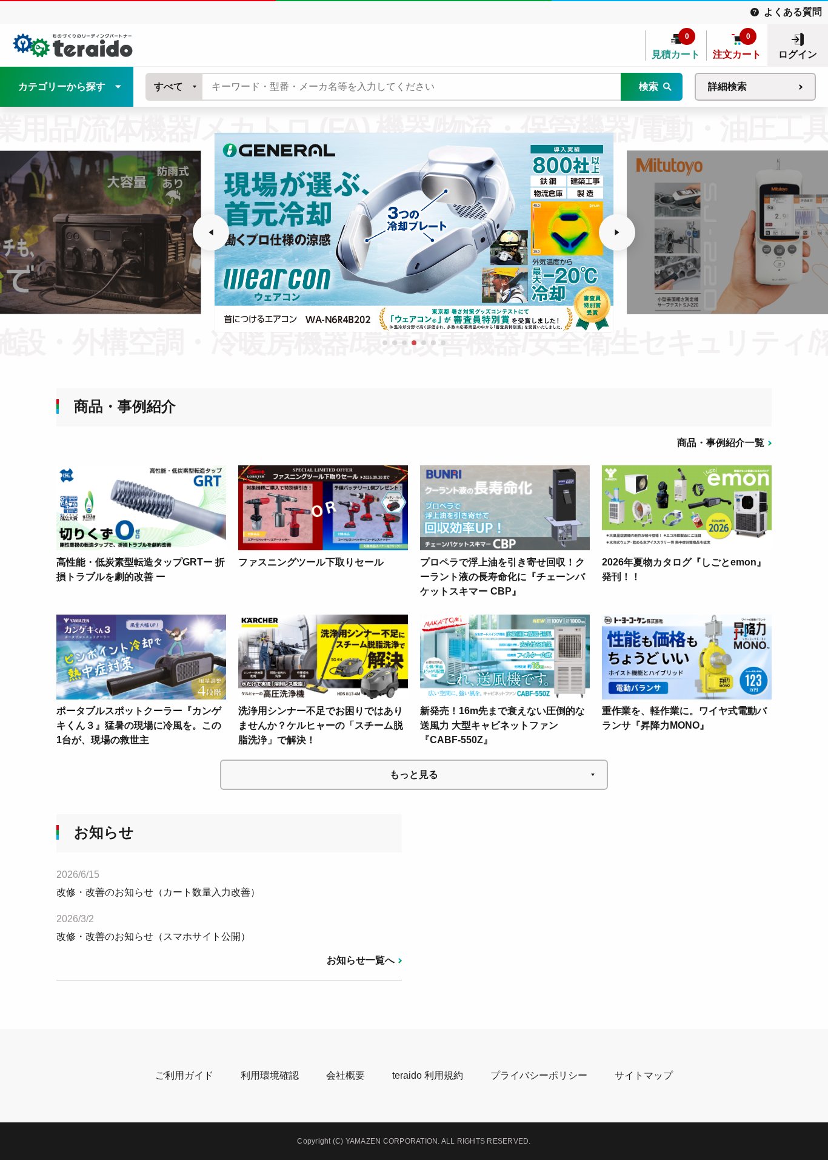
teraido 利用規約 (427, 1075)
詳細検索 (727, 86)
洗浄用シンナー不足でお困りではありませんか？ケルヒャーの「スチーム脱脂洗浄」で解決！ (320, 725)
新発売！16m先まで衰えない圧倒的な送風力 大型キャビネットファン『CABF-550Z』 (502, 725)
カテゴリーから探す (61, 86)
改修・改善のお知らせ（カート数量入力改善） (158, 892)
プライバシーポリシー (538, 1075)
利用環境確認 (270, 1075)
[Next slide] (617, 232)
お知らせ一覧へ (361, 960)
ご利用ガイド (184, 1075)
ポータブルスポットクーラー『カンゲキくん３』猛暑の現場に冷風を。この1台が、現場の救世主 (138, 725)
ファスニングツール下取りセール (311, 562)
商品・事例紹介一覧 (720, 442)
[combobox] (174, 86)
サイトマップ (644, 1075)
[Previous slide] (211, 232)
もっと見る (414, 774)
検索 (648, 86)
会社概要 (345, 1075)
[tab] (384, 342)
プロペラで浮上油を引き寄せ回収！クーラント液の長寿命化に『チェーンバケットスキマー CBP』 (502, 576)
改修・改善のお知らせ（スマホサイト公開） (153, 936)
